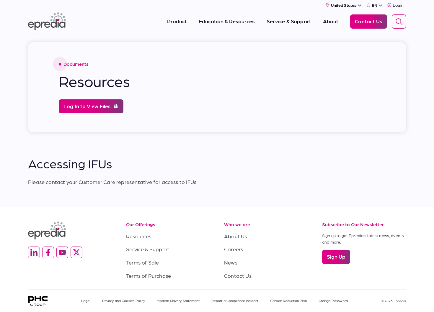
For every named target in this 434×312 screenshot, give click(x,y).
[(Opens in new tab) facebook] (48, 252)
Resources (138, 236)
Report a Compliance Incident (234, 300)
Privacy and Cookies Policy (123, 300)
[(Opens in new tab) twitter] (76, 252)
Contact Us (238, 275)
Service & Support (147, 249)
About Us (235, 236)
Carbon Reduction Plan (288, 300)
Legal (85, 300)
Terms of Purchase (148, 275)
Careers (233, 249)
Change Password (333, 300)
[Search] (399, 21)
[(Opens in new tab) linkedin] (33, 252)
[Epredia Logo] (70, 230)
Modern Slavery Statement (178, 300)
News (230, 262)
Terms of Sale (142, 262)
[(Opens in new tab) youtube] (62, 252)
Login (398, 5)
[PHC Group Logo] (38, 301)
